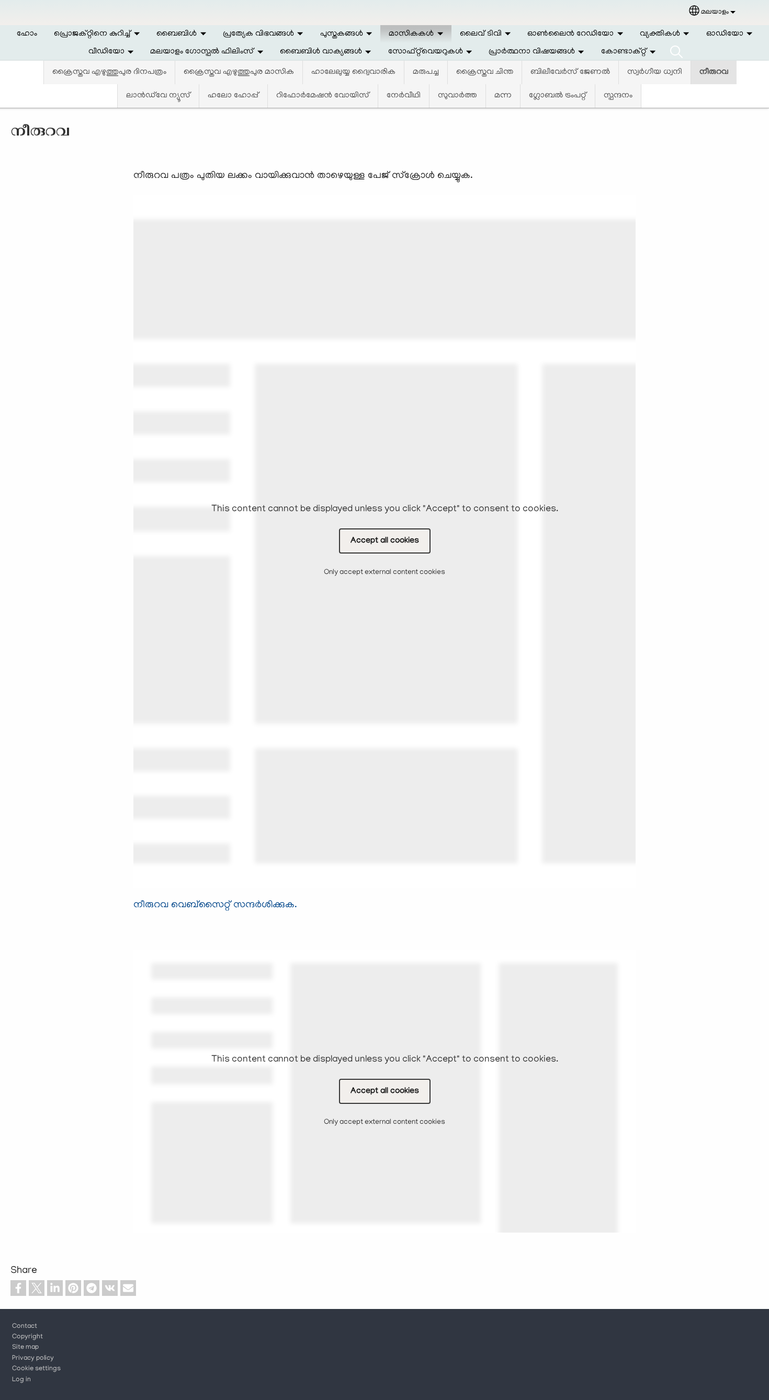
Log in (21, 1380)
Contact (24, 1326)
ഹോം (27, 34)
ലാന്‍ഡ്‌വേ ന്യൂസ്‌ (158, 95)
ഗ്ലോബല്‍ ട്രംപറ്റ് (557, 95)
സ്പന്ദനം (618, 95)
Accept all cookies (384, 541)
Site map (25, 1347)
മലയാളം (715, 12)
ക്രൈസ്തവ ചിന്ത (484, 72)
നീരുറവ (713, 72)
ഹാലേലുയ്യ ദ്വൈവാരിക (353, 72)
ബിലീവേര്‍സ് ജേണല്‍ (570, 72)
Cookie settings (36, 1369)
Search (676, 52)
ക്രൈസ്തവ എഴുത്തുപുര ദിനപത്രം (109, 72)
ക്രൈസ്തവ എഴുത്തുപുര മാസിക (239, 72)
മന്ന (503, 95)
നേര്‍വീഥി (404, 95)
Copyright (27, 1337)
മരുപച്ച (426, 72)
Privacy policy (33, 1358)
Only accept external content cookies (384, 572)
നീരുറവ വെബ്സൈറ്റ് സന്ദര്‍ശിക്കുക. (215, 905)
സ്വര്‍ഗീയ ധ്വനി (654, 72)
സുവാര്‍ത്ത (457, 95)
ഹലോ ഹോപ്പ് (233, 95)
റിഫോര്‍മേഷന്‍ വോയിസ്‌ (322, 95)
